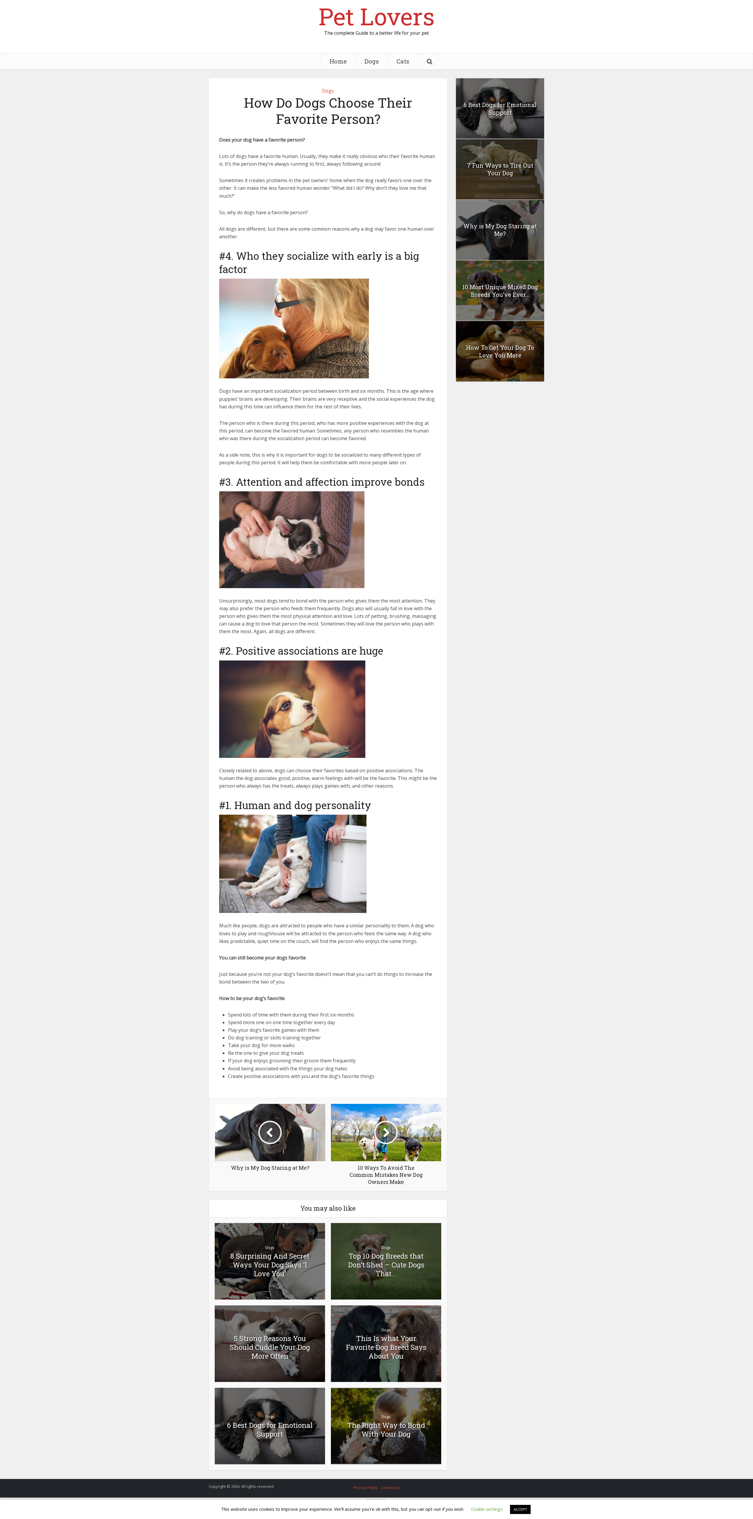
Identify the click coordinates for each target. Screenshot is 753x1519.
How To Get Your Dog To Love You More (500, 351)
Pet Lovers (376, 16)
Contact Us (390, 1487)
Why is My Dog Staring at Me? (500, 229)
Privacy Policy (366, 1487)
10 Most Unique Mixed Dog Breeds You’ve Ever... (500, 290)
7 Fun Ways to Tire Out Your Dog (500, 169)
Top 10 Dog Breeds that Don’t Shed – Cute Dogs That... (386, 1265)
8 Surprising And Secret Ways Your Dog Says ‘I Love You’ (269, 1265)
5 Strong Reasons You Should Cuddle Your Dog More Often (270, 1347)
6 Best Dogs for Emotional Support (270, 1429)
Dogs (371, 61)
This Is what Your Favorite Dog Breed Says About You (386, 1347)
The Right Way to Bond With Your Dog (386, 1429)
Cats (403, 61)
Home (338, 61)
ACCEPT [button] (520, 1509)
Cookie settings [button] (487, 1509)
